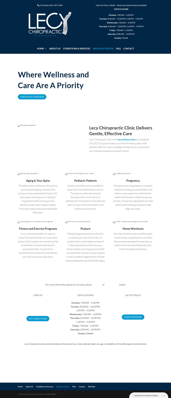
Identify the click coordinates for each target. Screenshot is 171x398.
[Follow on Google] (136, 325)
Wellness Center (103, 49)
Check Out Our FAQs (32, 96)
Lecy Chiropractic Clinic (38, 302)
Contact (128, 49)
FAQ (118, 49)
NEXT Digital (51, 394)
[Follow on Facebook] (131, 325)
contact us (97, 284)
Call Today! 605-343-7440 (51, 5)
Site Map (91, 386)
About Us (54, 49)
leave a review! (133, 317)
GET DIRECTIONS (38, 318)
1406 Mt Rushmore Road (38, 306)
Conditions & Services (76, 49)
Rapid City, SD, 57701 (37, 310)
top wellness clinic (127, 139)
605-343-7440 (133, 302)
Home (40, 49)
